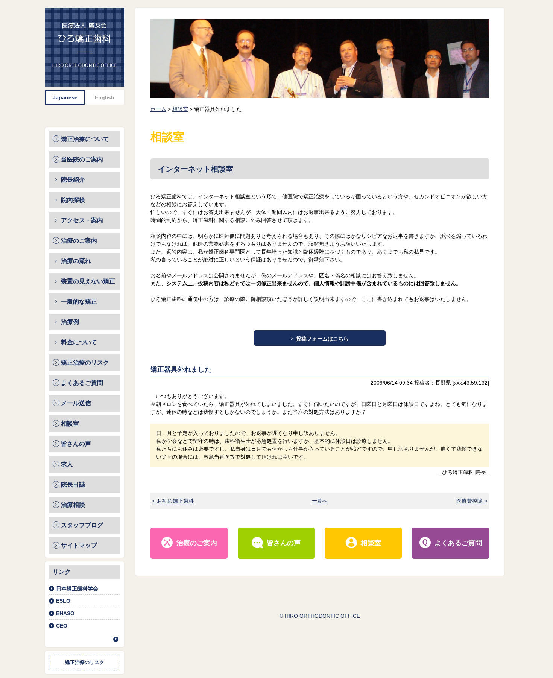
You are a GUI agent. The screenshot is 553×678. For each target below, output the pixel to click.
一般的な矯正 (79, 301)
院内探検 (73, 200)
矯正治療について (85, 139)
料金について (79, 342)
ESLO (63, 601)
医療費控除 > (471, 501)
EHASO (65, 613)
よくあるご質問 (82, 383)
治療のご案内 (79, 240)
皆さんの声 (76, 444)
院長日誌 (73, 484)
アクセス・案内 (82, 220)
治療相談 (73, 505)
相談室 (70, 423)
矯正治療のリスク (85, 362)
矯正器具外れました (180, 369)
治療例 (70, 322)
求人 (67, 464)
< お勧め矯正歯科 (173, 501)
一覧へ (320, 501)
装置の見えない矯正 (88, 281)
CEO (61, 626)
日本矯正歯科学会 (77, 588)
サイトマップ (79, 545)
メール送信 (76, 403)
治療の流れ (76, 261)
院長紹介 (73, 179)
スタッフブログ (82, 525)
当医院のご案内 (82, 159)
